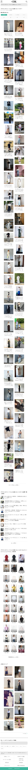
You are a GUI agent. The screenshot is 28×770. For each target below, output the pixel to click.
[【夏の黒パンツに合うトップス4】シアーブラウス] (8, 725)
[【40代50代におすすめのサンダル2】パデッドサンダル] (19, 109)
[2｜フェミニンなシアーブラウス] (19, 446)
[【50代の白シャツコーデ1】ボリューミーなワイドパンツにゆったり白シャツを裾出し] (19, 291)
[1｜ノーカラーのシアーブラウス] (8, 359)
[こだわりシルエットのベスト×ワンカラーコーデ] (8, 309)
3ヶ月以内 (17, 14)
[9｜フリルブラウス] (19, 26)
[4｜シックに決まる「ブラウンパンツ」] (8, 326)
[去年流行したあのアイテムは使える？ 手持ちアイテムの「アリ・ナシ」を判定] (8, 671)
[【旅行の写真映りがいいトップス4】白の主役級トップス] (19, 57)
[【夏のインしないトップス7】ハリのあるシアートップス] (19, 261)
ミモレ (21, 746)
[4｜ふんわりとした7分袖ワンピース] (19, 371)
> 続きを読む (11, 36)
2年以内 (4, 14)
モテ (10, 746)
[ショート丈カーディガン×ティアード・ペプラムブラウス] (19, 324)
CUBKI (14, 1)
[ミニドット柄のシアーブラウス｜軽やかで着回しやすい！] (8, 26)
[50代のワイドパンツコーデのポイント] (19, 672)
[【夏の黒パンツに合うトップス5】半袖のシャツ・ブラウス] (19, 710)
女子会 (2, 746)
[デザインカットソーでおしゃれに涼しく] (19, 698)
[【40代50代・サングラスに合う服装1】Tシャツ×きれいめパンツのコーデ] (8, 714)
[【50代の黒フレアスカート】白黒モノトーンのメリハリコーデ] (8, 207)
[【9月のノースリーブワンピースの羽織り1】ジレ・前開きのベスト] (19, 685)
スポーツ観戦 (6, 746)
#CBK (13, 768)
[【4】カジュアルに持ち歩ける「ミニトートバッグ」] (8, 279)
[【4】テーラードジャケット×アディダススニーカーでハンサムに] (19, 342)
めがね (2, 748)
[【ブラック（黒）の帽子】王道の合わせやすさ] (8, 90)
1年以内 (10, 14)
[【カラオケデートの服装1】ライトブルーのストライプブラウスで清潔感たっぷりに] (8, 178)
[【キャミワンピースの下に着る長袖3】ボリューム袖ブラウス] (8, 343)
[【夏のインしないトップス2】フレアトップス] (19, 75)
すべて (24, 14)
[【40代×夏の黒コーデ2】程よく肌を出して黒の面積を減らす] (8, 146)
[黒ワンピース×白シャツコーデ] (19, 388)
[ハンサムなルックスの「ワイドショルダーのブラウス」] (19, 307)
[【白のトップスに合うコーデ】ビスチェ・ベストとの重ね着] (19, 92)
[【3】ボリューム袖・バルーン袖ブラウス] (8, 73)
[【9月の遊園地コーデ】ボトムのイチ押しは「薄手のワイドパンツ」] (8, 413)
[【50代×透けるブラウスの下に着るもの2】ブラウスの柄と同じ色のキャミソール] (8, 458)
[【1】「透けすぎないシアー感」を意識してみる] (19, 418)
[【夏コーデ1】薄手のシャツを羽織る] (8, 394)
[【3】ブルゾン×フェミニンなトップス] (8, 43)
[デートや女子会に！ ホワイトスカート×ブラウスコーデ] (8, 698)
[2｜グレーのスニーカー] (8, 129)
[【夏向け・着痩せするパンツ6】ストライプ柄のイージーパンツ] (8, 237)
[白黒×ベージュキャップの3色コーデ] (8, 376)
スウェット (24, 746)
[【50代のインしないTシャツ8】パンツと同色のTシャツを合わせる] (8, 683)
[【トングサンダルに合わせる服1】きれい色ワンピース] (19, 722)
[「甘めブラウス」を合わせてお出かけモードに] (19, 200)
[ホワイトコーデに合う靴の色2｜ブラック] (19, 183)
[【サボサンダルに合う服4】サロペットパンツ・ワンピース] (19, 232)
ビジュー (17, 746)
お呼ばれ (13, 746)
